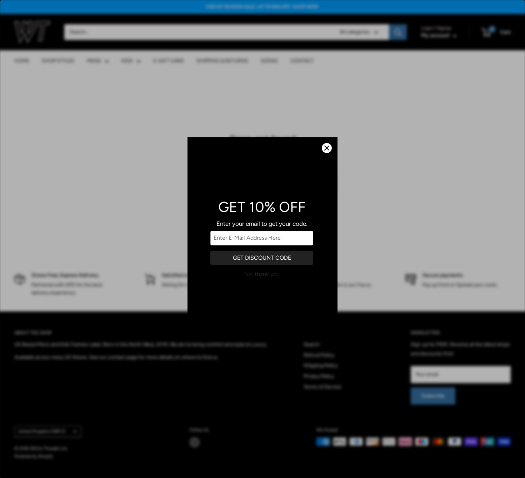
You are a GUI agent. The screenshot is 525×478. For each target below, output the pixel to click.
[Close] (327, 148)
